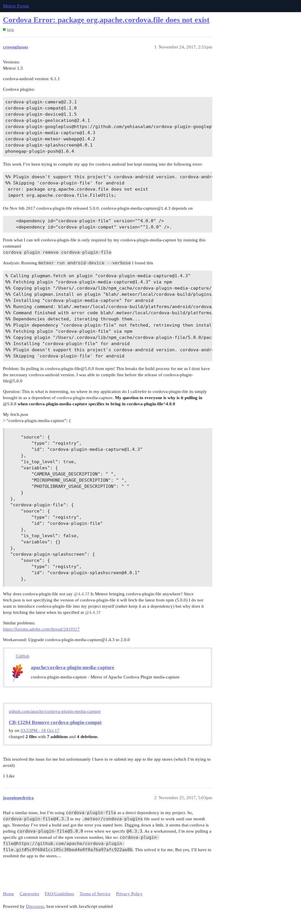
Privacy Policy (129, 893)
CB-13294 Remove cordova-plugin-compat (55, 722)
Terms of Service (95, 893)
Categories (29, 893)
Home (8, 893)
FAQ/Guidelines (59, 893)
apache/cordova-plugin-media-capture (72, 667)
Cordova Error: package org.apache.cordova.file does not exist (106, 20)
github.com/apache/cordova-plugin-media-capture (55, 711)
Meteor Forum (16, 6)
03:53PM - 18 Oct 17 (40, 730)
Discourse (35, 906)
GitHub (22, 656)
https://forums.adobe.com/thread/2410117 (41, 629)
